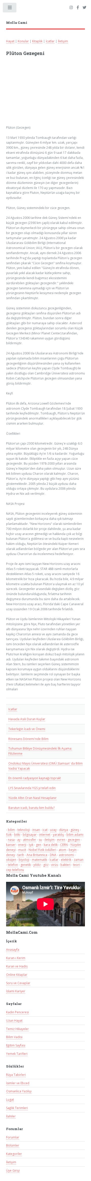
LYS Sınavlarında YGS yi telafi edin (32, 788)
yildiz (37, 865)
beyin (73, 850)
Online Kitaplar (16, 975)
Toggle (10, 8)
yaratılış (58, 834)
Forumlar (12, 1137)
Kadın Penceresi (17, 1012)
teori (76, 865)
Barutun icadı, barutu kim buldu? (31, 808)
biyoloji (24, 860)
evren (61, 839)
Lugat (10, 1099)
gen (38, 845)
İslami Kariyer (15, 991)
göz (46, 865)
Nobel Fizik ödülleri (42, 850)
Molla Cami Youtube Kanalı (33, 875)
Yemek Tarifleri (17, 1054)
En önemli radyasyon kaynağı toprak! (34, 778)
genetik (25, 865)
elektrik (66, 860)
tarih (20, 855)
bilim (11, 830)
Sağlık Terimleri (17, 1108)
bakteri (65, 865)
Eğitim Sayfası (15, 1045)
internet (44, 834)
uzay (53, 830)
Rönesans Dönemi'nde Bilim (28, 739)
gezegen (74, 839)
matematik (39, 860)
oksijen (11, 860)
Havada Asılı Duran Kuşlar (26, 719)
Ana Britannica (37, 855)
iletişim (49, 839)
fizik (9, 834)
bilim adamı (74, 834)
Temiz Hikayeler (17, 1029)
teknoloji (23, 830)
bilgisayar (30, 834)
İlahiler (11, 1116)
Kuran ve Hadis (17, 966)
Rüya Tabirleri (16, 1075)
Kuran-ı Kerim (15, 958)
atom (62, 850)
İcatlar (50, 41)
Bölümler (12, 1145)
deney (10, 855)
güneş (75, 830)
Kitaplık (37, 41)
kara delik (51, 845)
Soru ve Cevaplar (18, 983)
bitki (17, 834)
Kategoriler (14, 1154)
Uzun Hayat (14, 1020)
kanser (11, 845)
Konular (23, 41)
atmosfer (29, 839)
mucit (22, 850)
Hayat (10, 41)
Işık (31, 845)
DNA (53, 855)
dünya (63, 830)
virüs (54, 865)
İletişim (63, 41)
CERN (64, 845)
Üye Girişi (13, 1170)
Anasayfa (12, 949)
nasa (11, 839)
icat (45, 830)
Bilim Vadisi (14, 1037)
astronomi (66, 855)
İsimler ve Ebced (17, 1083)
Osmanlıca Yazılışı (19, 1091)
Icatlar (12, 709)
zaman (78, 860)
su (40, 839)
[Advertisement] (44, 93)
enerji (22, 845)
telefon (13, 865)
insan (36, 830)
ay (18, 839)
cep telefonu (15, 870)
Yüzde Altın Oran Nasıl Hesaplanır (32, 798)
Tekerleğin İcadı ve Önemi (26, 729)
